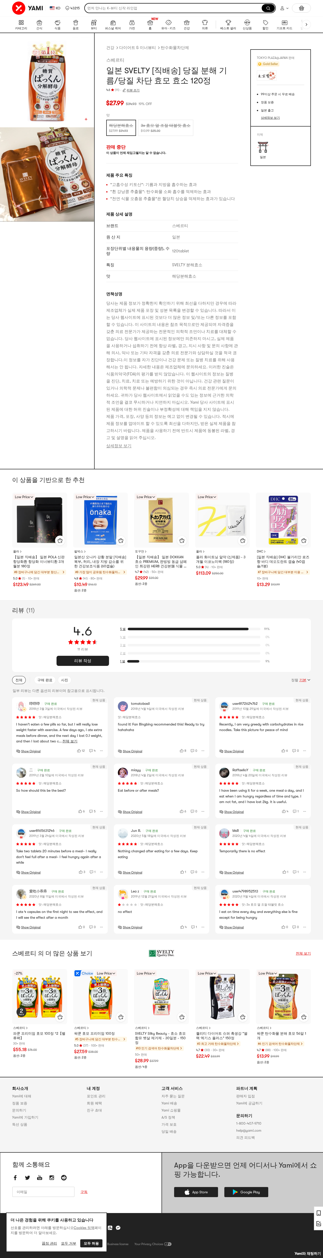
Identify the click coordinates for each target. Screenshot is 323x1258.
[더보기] (102, 750)
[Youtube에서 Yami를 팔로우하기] (40, 1178)
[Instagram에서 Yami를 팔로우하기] (52, 1178)
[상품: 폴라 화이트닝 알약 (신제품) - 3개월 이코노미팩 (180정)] (222, 520)
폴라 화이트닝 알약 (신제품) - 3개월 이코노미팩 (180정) (221, 559)
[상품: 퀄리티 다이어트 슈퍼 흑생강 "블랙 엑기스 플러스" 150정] (222, 996)
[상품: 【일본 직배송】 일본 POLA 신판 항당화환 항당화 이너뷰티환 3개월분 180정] (39, 520)
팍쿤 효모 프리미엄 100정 (94, 1033)
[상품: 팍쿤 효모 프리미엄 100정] (100, 996)
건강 (110, 47)
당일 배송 (169, 1131)
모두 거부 (68, 1243)
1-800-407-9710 (248, 1123)
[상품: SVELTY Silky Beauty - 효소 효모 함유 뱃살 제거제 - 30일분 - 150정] (161, 996)
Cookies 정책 (84, 1228)
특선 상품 (19, 1124)
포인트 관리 (96, 1096)
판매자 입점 (245, 1096)
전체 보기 (303, 953)
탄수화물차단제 (175, 47)
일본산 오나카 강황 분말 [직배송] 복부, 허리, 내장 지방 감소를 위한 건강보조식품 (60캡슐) (100, 561)
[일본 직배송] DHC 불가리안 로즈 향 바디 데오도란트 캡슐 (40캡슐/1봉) (283, 561)
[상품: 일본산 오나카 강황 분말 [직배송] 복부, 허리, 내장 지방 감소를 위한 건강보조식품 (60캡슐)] (100, 520)
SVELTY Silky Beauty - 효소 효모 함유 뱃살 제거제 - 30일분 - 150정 (160, 1038)
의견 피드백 (245, 1137)
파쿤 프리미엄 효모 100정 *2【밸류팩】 (39, 1035)
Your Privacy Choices (148, 1244)
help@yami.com (248, 1130)
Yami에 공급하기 (249, 1103)
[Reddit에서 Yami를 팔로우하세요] (64, 1178)
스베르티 (115, 60)
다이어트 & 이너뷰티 (137, 47)
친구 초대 (94, 1110)
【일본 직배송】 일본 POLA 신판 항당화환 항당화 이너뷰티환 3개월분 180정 (39, 561)
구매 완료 (44, 680)
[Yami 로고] (27, 8)
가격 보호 (169, 1124)
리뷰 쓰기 (133, 90)
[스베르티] (161, 953)
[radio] (121, 128)
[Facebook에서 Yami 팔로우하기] (15, 1178)
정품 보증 (19, 1103)
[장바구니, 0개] (301, 8)
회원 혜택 (94, 1103)
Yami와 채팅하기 (308, 1253)
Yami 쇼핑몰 (171, 1110)
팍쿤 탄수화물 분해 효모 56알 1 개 (281, 1035)
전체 (18, 680)
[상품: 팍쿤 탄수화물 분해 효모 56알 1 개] (283, 996)
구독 (84, 1192)
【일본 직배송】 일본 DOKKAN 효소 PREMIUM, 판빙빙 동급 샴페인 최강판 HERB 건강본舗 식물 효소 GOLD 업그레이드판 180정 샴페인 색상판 (161, 562)
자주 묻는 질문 (173, 1096)
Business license (117, 1244)
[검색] (268, 8)
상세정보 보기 (118, 446)
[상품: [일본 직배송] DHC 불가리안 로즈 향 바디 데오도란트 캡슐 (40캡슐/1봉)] (283, 520)
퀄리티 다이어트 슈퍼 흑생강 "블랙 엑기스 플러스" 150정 (222, 1035)
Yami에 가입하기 (25, 1117)
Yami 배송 (169, 1103)
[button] (72, 8)
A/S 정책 (168, 1117)
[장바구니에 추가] (60, 541)
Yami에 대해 (21, 1096)
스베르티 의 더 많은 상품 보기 (52, 953)
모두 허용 (91, 1243)
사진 (64, 680)
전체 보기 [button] (69, 741)
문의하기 (19, 1110)
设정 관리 (49, 1243)
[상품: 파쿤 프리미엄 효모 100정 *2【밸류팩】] (39, 996)
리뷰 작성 (82, 661)
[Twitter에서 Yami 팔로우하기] (27, 1178)
